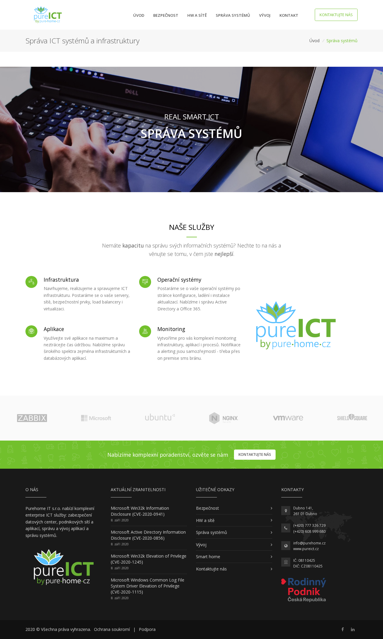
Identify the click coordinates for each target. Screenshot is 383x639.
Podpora (147, 629)
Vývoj (264, 15)
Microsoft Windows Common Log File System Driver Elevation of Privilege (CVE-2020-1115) (147, 585)
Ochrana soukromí (112, 629)
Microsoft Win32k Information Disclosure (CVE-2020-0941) (140, 511)
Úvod (138, 15)
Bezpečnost (165, 15)
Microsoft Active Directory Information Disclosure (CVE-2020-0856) (148, 535)
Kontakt (288, 15)
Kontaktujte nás (336, 14)
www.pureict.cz (306, 548)
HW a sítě (197, 15)
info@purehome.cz (309, 543)
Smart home (208, 556)
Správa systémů (233, 15)
